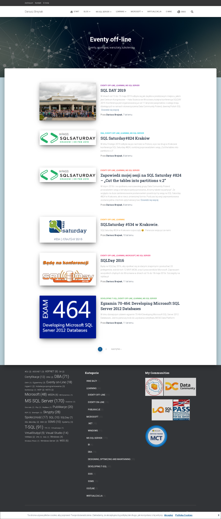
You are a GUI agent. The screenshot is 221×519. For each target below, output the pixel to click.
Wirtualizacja (154, 12)
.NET (90, 423)
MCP (40, 390)
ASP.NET (51, 371)
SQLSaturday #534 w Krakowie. (129, 224)
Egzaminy (39, 382)
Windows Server (49, 441)
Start (76, 12)
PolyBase (47, 407)
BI (89, 444)
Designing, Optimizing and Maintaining (109, 459)
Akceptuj (168, 515)
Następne (115, 349)
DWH (28, 383)
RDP (28, 413)
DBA (102, 133)
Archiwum (29, 3)
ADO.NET (38, 371)
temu (127, 114)
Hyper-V (30, 386)
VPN (39, 437)
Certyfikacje (35, 377)
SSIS (43, 422)
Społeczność (36, 417)
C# (61, 371)
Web (46, 437)
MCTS (50, 390)
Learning (120, 12)
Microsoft (136, 12)
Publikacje (63, 407)
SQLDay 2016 (112, 260)
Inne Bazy (91, 381)
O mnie (46, 3)
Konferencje (30, 390)
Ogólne (90, 488)
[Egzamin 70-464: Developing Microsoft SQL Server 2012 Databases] (68, 317)
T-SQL (34, 427)
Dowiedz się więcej (110, 110)
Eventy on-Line (59, 382)
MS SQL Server (102, 12)
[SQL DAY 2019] (68, 101)
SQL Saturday (32, 422)
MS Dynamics (66, 395)
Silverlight (37, 413)
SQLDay (67, 417)
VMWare (30, 437)
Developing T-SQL (109, 298)
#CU (28, 371)
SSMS (54, 421)
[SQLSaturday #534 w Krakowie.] (68, 230)
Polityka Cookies (183, 515)
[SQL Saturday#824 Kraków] (68, 137)
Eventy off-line (108, 85)
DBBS (183, 12)
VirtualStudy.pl (35, 432)
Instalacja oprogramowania (50, 386)
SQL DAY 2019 (113, 90)
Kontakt (38, 3)
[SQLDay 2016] (68, 269)
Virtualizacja (57, 428)
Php (38, 407)
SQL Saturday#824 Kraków (125, 138)
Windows (56, 437)
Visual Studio (57, 433)
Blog (86, 12)
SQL (54, 417)
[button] (89, 12)
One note (29, 407)
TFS (47, 428)
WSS (64, 440)
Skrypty (51, 412)
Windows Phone (32, 441)
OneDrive (70, 402)
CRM (49, 377)
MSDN (53, 394)
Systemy (67, 422)
